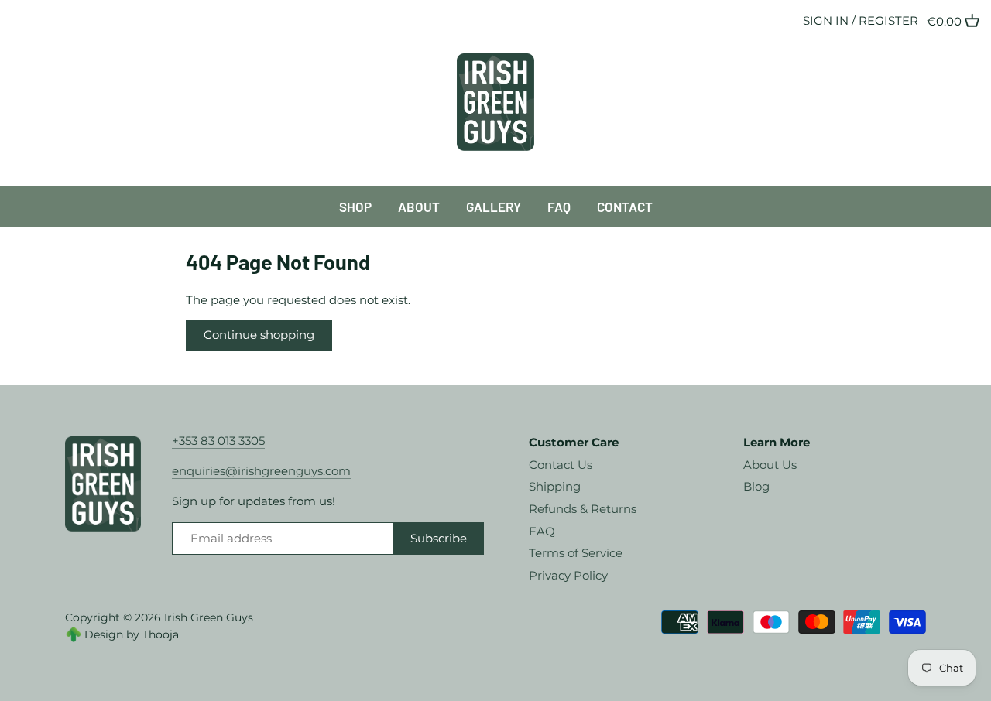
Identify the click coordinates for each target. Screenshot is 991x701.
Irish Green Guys (208, 617)
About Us (770, 464)
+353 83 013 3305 (218, 440)
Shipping (555, 486)
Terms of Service (575, 552)
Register (888, 20)
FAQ (542, 531)
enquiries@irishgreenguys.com (261, 470)
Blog (756, 486)
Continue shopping (259, 334)
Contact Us (560, 464)
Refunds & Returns (582, 508)
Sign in (826, 20)
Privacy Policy (568, 575)
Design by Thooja (131, 634)
